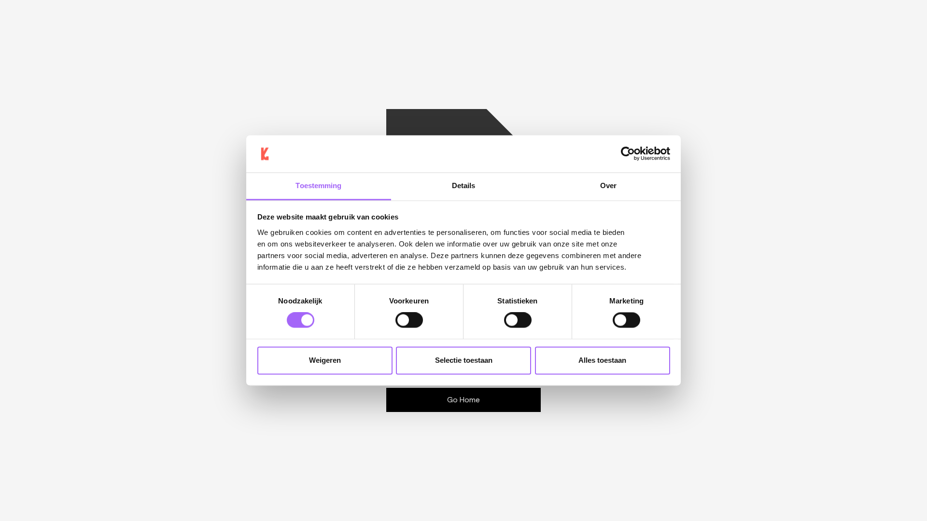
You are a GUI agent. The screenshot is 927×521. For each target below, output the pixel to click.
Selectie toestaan (463, 360)
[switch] (409, 320)
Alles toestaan (602, 360)
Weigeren (325, 360)
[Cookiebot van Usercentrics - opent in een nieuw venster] (628, 154)
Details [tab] (464, 185)
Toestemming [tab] (318, 185)
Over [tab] (608, 185)
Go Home (463, 400)
